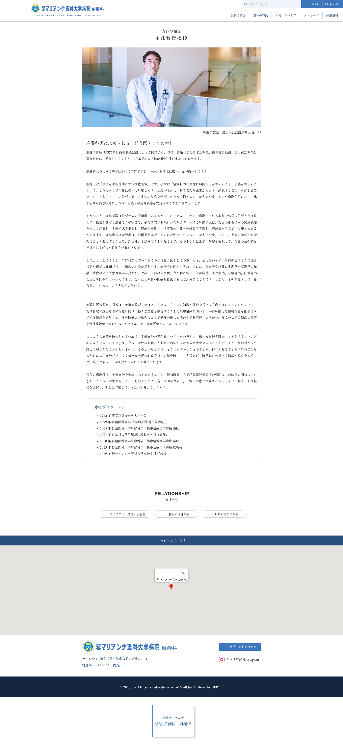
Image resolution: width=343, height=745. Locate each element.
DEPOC (217, 687)
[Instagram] (221, 659)
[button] (238, 15)
